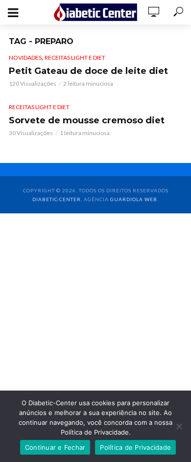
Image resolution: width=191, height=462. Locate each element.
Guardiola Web (133, 199)
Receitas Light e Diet (75, 57)
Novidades (25, 57)
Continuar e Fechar (55, 447)
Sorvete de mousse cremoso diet (87, 120)
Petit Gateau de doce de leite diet (88, 71)
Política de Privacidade (135, 447)
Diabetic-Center (56, 199)
